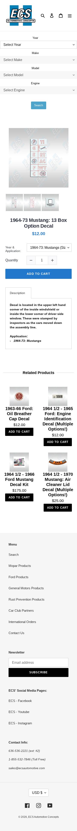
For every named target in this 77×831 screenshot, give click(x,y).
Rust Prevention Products (26, 599)
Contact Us (16, 633)
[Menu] (69, 15)
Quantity (11, 260)
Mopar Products (20, 566)
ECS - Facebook (20, 701)
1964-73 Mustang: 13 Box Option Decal (38, 223)
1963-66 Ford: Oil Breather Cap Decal (19, 413)
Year (35, 37)
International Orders (22, 622)
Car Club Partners (21, 610)
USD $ (37, 793)
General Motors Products (26, 588)
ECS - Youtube (19, 712)
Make (35, 53)
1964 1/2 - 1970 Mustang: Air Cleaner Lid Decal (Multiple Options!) (58, 484)
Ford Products (18, 577)
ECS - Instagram (20, 723)
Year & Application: (13, 249)
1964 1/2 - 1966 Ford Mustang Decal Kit (19, 479)
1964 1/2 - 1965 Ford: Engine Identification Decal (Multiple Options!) (58, 418)
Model (35, 68)
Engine (35, 83)
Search (38, 105)
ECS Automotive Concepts (43, 816)
